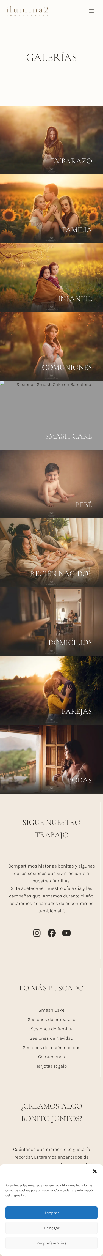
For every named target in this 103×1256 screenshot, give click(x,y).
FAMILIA (77, 229)
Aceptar (51, 1212)
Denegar (51, 1227)
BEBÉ (84, 505)
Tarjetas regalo (51, 1066)
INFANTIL (75, 298)
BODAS (80, 780)
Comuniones (51, 1056)
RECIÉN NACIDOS (61, 573)
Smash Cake (51, 1010)
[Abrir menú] (91, 11)
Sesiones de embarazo (51, 1019)
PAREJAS (77, 711)
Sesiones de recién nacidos (51, 1047)
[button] (95, 1171)
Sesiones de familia (52, 1028)
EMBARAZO (71, 161)
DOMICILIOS (70, 642)
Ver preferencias (51, 1243)
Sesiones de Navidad (51, 1038)
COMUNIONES (67, 367)
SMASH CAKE (68, 436)
